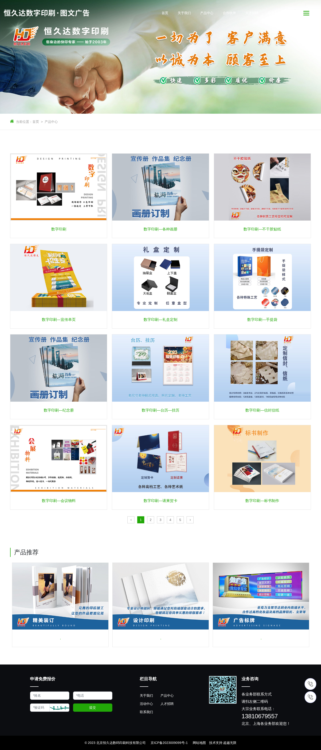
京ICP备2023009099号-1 (169, 743)
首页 (35, 122)
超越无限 (229, 743)
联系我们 (146, 712)
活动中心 (146, 704)
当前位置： (24, 122)
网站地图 (199, 743)
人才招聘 (167, 704)
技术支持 (215, 743)
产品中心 (51, 122)
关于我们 (146, 695)
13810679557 (260, 716)
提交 (92, 707)
